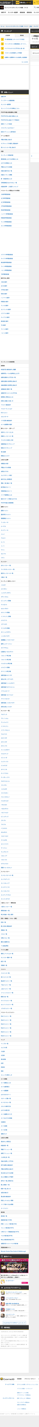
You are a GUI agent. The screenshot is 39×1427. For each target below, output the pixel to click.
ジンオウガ (4, 765)
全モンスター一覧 (6, 565)
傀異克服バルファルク (7, 695)
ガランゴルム (4, 597)
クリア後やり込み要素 (7, 1204)
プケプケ (3, 820)
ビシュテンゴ (4, 816)
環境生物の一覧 (5, 910)
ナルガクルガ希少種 (6, 663)
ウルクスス (4, 734)
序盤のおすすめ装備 (6, 167)
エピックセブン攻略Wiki (23, 1402)
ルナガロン (4, 589)
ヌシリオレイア (5, 883)
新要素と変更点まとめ (7, 397)
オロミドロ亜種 (5, 612)
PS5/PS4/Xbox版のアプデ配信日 (10, 120)
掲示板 (22, 35)
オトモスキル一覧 (6, 1102)
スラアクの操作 (5, 313)
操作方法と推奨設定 (6, 479)
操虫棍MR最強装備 (6, 262)
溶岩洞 (3, 1067)
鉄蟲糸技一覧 (4, 1145)
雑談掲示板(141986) (6, 1220)
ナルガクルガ (4, 801)
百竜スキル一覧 (5, 938)
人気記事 (7, 35)
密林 (2, 1071)
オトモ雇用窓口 (5, 1087)
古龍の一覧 (4, 577)
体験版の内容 (4, 463)
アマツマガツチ (5, 699)
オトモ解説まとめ (6, 1083)
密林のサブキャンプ (6, 448)
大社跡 (3, 1051)
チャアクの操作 (5, 317)
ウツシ (3, 550)
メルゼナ (3, 585)
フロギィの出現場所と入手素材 (13, 53)
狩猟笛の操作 (4, 301)
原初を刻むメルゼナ (6, 707)
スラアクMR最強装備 (7, 254)
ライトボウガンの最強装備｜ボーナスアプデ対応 (17, 44)
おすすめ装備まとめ (6, 163)
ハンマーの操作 (5, 298)
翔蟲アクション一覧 (6, 1149)
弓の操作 (3, 325)
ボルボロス (4, 832)
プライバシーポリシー (30, 1379)
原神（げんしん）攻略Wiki (24, 1398)
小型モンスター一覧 (6, 906)
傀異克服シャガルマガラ (7, 703)
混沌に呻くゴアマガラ (7, 679)
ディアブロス (4, 773)
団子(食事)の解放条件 (7, 1165)
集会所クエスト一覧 (6, 981)
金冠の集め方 (4, 1192)
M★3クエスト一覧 (6, 1024)
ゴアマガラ (4, 624)
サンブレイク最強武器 (7, 155)
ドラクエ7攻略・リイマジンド (24, 1388)
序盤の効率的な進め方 (7, 1169)
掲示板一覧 (4, 1216)
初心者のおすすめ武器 (7, 1173)
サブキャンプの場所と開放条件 (9, 143)
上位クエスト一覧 (6, 989)
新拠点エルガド (5, 456)
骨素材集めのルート (6, 491)
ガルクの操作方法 (6, 1106)
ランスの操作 (4, 305)
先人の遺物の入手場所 (7, 1177)
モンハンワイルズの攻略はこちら (10, 108)
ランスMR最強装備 (6, 222)
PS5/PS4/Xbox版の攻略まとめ (9, 116)
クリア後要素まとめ (6, 495)
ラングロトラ (4, 852)
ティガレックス (5, 777)
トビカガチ (4, 789)
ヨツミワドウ (4, 844)
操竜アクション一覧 (6, 1153)
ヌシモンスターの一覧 (7, 875)
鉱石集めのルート (6, 487)
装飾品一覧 (4, 930)
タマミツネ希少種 (6, 671)
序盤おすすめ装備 (6, 467)
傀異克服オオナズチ (6, 675)
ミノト (3, 546)
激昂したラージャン (6, 644)
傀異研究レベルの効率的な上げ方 (10, 373)
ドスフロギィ (4, 793)
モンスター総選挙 (13, 12)
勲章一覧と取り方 (6, 1189)
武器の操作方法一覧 (6, 171)
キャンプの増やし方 (6, 1075)
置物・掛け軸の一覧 (6, 483)
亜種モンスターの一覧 (7, 436)
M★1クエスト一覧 (6, 1016)
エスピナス (4, 620)
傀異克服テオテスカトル (7, 687)
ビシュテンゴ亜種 (6, 601)
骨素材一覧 (4, 965)
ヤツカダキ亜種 (5, 628)
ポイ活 (12, 2)
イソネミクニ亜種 (6, 616)
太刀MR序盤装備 (5, 198)
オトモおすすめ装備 (6, 1118)
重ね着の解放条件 (6, 1196)
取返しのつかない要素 (7, 1200)
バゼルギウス (4, 809)
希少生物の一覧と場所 (7, 914)
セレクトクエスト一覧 (7, 1004)
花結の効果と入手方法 (7, 1161)
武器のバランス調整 (6, 175)
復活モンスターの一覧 (7, 573)
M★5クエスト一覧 (6, 1032)
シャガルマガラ (5, 636)
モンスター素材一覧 (6, 957)
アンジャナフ (4, 722)
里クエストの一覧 (6, 977)
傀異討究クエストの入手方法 (9, 393)
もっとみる (25, 62)
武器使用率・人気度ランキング (9, 186)
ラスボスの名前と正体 (7, 440)
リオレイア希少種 (6, 655)
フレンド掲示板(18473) (7, 1228)
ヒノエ (3, 542)
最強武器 (29, 12)
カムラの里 (4, 1047)
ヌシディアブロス (6, 895)
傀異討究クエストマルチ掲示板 (9, 1243)
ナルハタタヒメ (5, 797)
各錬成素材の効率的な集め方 (9, 385)
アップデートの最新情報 (7, 100)
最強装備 (22, 12)
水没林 (3, 1055)
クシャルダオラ (5, 750)
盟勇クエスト (4, 510)
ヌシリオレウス (5, 891)
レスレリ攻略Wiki (21, 1409)
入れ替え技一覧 (5, 1157)
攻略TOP (3, 12)
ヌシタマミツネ (5, 887)
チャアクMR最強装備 (7, 258)
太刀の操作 (4, 286)
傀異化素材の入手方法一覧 (8, 377)
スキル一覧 (4, 934)
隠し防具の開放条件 (6, 926)
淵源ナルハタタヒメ (6, 867)
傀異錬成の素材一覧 (6, 389)
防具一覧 (3, 922)
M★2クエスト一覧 (6, 1020)
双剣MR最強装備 (5, 210)
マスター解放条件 (6, 405)
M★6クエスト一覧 (6, 1036)
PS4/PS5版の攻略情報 (7, 503)
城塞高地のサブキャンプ (7, 444)
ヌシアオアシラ (5, 879)
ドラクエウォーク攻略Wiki (24, 1395)
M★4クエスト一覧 (6, 1028)
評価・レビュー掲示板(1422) (9, 1224)
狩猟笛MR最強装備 (6, 218)
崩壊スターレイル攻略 (22, 1393)
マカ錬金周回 (4, 946)
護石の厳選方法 (5, 942)
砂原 (2, 1063)
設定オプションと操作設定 (8, 132)
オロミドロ (4, 746)
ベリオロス (4, 828)
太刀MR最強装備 (5, 202)
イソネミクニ (4, 726)
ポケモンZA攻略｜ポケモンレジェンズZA (27, 1384)
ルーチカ (3, 526)
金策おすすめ (4, 471)
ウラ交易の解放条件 (6, 420)
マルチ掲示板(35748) (6, 1236)
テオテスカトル (5, 781)
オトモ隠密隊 (4, 1090)
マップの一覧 (4, 1043)
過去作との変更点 (6, 1141)
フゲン (3, 558)
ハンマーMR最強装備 (7, 214)
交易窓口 (3, 1122)
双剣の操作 (4, 294)
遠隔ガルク (4, 1134)
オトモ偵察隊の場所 (6, 424)
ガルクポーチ (4, 416)
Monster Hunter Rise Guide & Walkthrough (13, 1251)
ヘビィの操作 (4, 333)
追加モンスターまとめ (7, 432)
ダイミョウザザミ (6, 632)
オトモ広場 (4, 1130)
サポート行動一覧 (6, 1098)
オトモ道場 (4, 1126)
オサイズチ (4, 742)
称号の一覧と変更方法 (7, 1181)
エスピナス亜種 (5, 667)
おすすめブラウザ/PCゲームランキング (15, 1323)
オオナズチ (4, 738)
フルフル (3, 824)
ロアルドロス (4, 863)
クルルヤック (4, 754)
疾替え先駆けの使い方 (7, 401)
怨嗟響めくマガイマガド (7, 640)
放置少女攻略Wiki (21, 1405)
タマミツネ (4, 769)
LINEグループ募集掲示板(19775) (10, 1232)
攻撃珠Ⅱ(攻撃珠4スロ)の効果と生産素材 (16, 57)
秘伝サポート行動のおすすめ (9, 499)
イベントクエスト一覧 (7, 993)
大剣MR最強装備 (5, 194)
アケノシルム (4, 718)
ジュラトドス (4, 761)
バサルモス (4, 805)
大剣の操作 (4, 282)
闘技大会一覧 (4, 996)
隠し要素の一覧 (5, 1185)
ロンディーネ (4, 530)
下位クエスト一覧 (6, 985)
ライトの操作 (4, 329)
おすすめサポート (6, 1094)
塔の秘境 (3, 452)
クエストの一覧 (5, 973)
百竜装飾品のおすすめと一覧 (9, 182)
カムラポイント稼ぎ (6, 475)
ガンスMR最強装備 (6, 226)
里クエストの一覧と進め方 (8, 147)
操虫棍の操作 (4, 321)
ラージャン (4, 848)
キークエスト (4, 1208)
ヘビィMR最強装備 (6, 270)
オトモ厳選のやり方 (6, 1114)
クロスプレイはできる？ (7, 128)
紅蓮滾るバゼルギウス (7, 652)
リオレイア (4, 856)
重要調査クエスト (6, 518)
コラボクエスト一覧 (6, 1008)
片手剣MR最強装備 (6, 206)
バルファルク (4, 812)
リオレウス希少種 (6, 659)
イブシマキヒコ (5, 730)
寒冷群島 (3, 1059)
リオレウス (4, 860)
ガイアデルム (4, 648)
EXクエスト (4, 413)
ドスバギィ (4, 785)
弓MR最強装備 (5, 274)
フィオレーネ (4, 522)
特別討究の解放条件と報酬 (8, 369)
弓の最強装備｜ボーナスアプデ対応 (14, 39)
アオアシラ (4, 714)
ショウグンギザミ (6, 593)
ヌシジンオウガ (5, 899)
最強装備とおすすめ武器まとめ (9, 159)
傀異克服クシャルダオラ (7, 683)
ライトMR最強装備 (6, 266)
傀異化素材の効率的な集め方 (9, 381)
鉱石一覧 (3, 961)
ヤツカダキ (4, 840)
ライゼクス (4, 604)
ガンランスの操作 (6, 309)
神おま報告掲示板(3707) (7, 1239)
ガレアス (3, 554)
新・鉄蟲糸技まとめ (6, 179)
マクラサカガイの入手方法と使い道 (14, 48)
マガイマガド (4, 836)
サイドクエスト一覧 (6, 1000)
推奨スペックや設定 (6, 124)
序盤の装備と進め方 (6, 139)
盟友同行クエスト (6, 514)
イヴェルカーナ (5, 691)
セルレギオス (4, 608)
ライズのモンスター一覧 (7, 569)
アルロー (3, 538)
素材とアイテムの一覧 (7, 953)
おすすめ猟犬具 (5, 1110)
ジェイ (3, 534)
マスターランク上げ (6, 409)
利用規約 (19, 1379)
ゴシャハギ (4, 757)
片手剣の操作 (4, 290)
